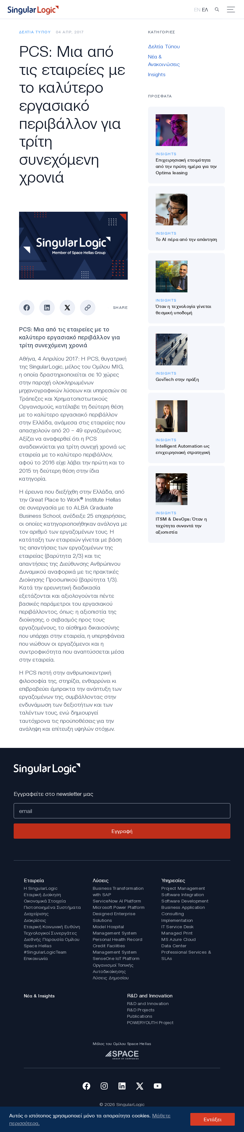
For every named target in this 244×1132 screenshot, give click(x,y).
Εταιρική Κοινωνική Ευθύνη (52, 926)
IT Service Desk (177, 926)
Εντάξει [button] (213, 1119)
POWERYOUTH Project (150, 1022)
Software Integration (182, 894)
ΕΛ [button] (205, 9)
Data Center (173, 946)
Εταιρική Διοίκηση (42, 894)
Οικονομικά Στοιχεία (45, 901)
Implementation (177, 920)
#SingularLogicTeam (45, 952)
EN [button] (198, 9)
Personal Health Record (118, 939)
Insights (166, 153)
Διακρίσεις (35, 920)
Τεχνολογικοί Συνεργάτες (50, 933)
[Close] (148, 34)
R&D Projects (140, 1010)
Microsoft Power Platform (119, 907)
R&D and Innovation (148, 1003)
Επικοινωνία (36, 958)
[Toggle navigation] (233, 9)
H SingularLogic (41, 888)
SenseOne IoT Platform (116, 958)
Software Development (184, 901)
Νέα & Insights (39, 996)
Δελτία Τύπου (35, 32)
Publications (139, 1016)
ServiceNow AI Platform (117, 901)
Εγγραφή (122, 831)
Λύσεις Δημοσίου (111, 978)
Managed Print (177, 933)
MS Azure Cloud (178, 939)
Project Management (183, 888)
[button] (217, 9)
